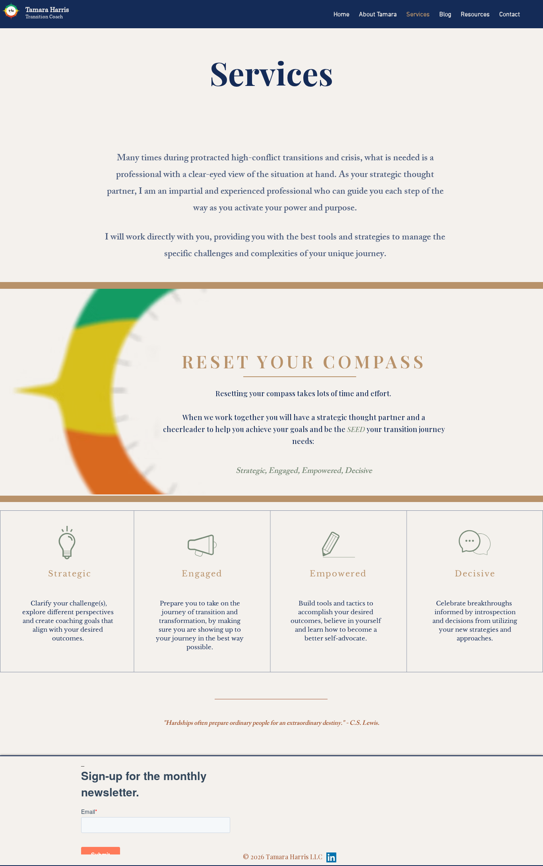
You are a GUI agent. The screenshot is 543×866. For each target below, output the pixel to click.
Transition (37, 17)
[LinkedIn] (331, 857)
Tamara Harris (47, 9)
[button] (475, 11)
